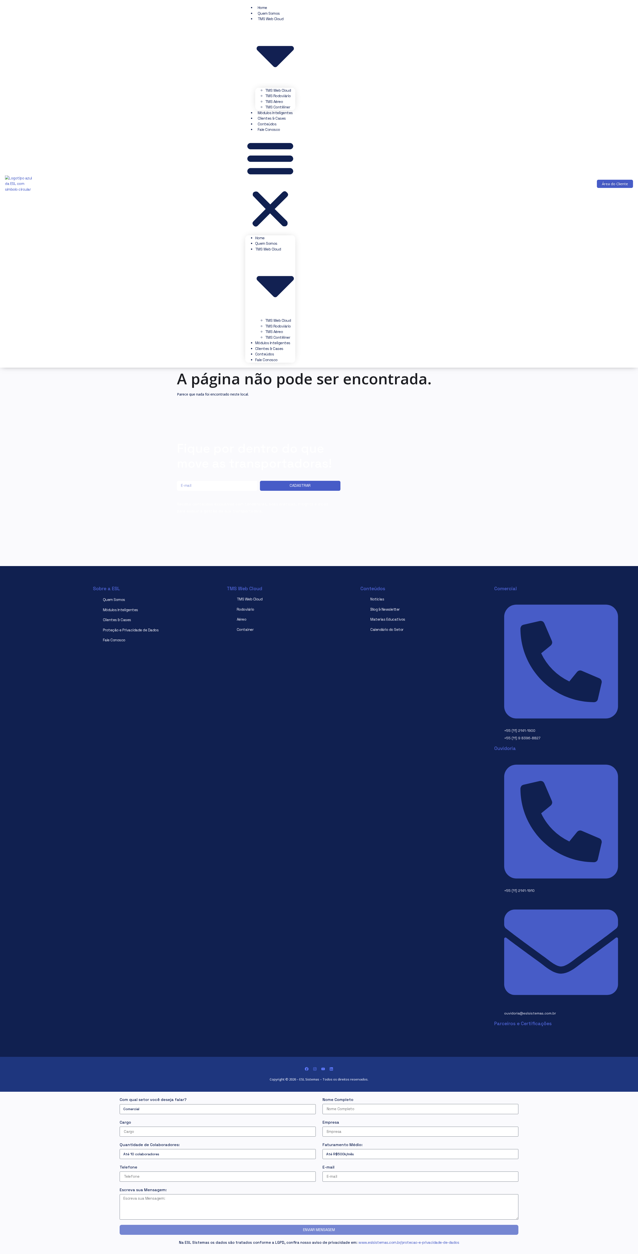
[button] (270, 184)
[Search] (519, 191)
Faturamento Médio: (342, 1144)
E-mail (328, 1167)
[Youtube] (323, 1069)
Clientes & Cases (272, 118)
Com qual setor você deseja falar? (153, 1099)
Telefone (128, 1167)
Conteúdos (267, 124)
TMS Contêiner (277, 107)
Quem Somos (269, 13)
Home (262, 7)
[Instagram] (315, 1069)
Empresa (330, 1122)
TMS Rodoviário (278, 95)
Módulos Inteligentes (275, 112)
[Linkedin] (331, 1069)
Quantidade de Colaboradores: (150, 1144)
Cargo (125, 1122)
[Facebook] (307, 1069)
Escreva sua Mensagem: (143, 1189)
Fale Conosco (269, 129)
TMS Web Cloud (278, 90)
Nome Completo (337, 1099)
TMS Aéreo (274, 101)
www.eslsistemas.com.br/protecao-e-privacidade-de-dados (408, 1242)
